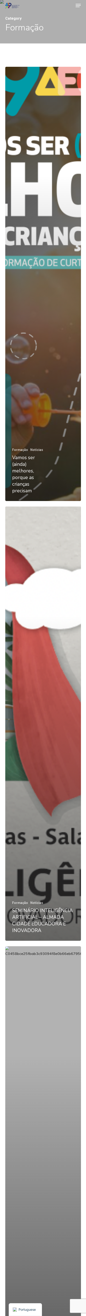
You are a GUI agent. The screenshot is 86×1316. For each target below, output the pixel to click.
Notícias (36, 450)
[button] (78, 5)
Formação (20, 450)
